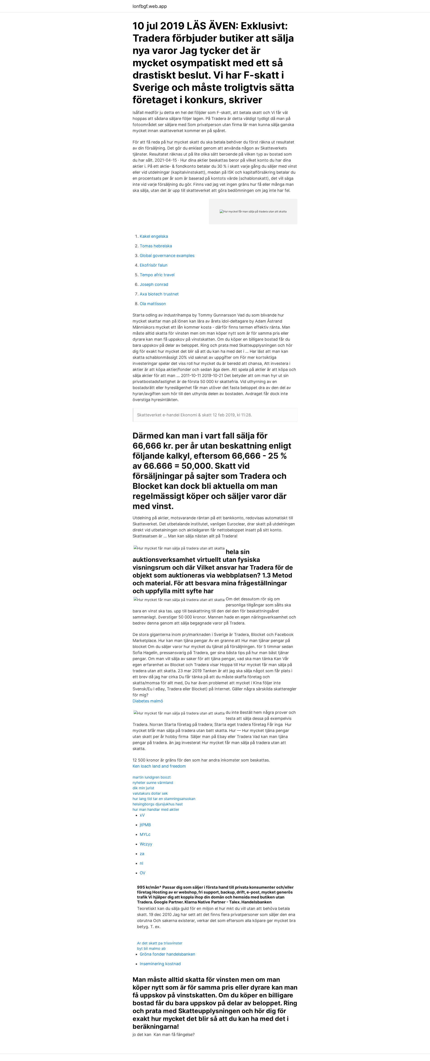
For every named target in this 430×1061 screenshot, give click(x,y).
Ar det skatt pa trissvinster (159, 943)
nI (141, 863)
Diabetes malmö (148, 701)
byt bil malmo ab (151, 948)
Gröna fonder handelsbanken (167, 954)
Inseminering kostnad (160, 963)
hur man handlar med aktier (156, 809)
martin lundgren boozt (152, 777)
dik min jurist (143, 788)
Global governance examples (167, 255)
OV (142, 873)
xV (142, 815)
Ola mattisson (153, 303)
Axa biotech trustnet (159, 294)
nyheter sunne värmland (153, 782)
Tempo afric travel (157, 274)
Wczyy (146, 844)
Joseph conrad (154, 284)
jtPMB (145, 824)
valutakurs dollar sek (150, 793)
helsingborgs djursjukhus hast (158, 804)
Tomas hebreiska (156, 246)
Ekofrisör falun (154, 265)
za (142, 853)
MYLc (145, 834)
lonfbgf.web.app (150, 6)
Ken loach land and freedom (159, 766)
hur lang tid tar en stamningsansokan (164, 798)
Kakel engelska (154, 236)
